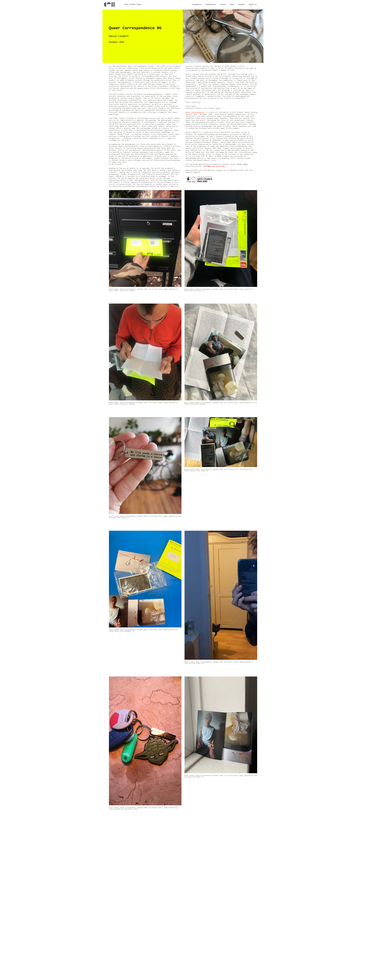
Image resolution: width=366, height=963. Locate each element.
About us (253, 4)
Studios (241, 4)
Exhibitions (211, 4)
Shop (232, 4)
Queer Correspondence (195, 112)
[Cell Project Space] (112, 5)
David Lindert (119, 36)
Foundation (196, 4)
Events (223, 4)
